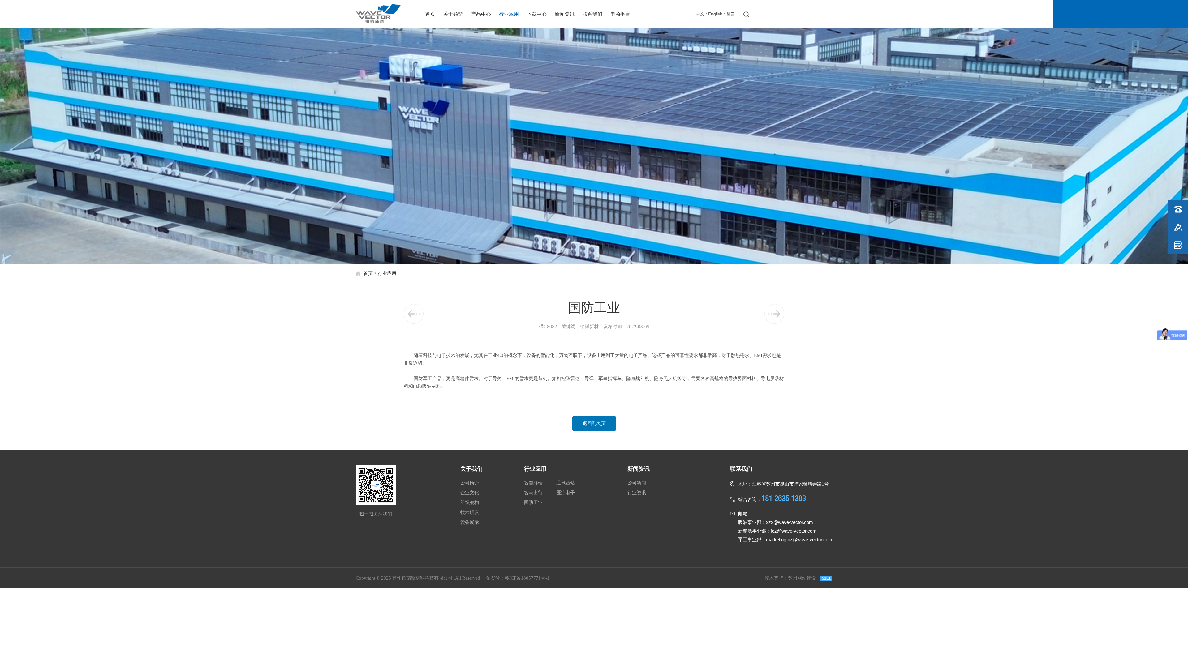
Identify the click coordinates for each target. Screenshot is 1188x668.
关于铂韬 (453, 14)
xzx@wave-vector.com (789, 522)
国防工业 (533, 502)
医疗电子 (565, 492)
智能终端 (533, 482)
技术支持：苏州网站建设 (790, 578)
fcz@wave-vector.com (793, 530)
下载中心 (537, 14)
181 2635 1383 (810, 13)
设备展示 (469, 522)
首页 (430, 14)
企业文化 (469, 492)
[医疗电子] (414, 314)
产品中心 (481, 14)
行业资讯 (636, 492)
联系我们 (592, 14)
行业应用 (509, 14)
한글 (730, 14)
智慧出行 (533, 492)
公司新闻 (636, 482)
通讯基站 (565, 482)
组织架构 (469, 502)
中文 (700, 14)
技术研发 (469, 512)
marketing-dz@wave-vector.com (799, 539)
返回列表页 (594, 423)
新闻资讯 (565, 14)
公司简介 (469, 482)
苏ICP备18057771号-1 (527, 578)
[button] (591, 258)
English (715, 13)
